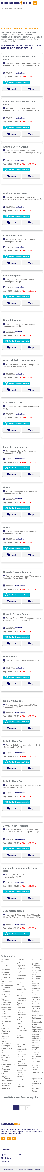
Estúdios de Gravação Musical (21, 991)
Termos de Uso (22, 1169)
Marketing (36, 968)
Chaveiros (5, 1039)
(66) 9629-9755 (12, 459)
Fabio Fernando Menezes (17, 447)
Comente (13, 89)
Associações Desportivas (6, 1008)
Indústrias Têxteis (20, 1041)
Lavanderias (21, 1054)
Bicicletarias (6, 1021)
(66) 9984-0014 (12, 499)
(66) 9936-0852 (12, 374)
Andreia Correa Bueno (16, 146)
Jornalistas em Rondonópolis (19, 1097)
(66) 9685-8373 (12, 713)
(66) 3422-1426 (12, 668)
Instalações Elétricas (21, 1045)
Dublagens (5, 1088)
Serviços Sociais (35, 1053)
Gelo (18, 1010)
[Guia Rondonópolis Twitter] (9, 1138)
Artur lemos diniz (13, 235)
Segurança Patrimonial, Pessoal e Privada (36, 1040)
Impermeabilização (24, 1033)
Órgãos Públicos (35, 982)
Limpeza (20, 1057)
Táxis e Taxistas (35, 1069)
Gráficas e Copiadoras (21, 1014)
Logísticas (21, 1084)
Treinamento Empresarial (37, 1082)
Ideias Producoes (13, 700)
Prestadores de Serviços (37, 994)
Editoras (4, 1091)
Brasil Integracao (13, 275)
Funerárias (21, 1008)
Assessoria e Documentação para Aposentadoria (7, 981)
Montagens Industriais (36, 978)
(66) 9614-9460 (12, 586)
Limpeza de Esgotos (21, 1060)
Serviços (35, 1045)
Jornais (19, 1051)
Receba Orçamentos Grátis (18, 82)
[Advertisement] (22, 17)
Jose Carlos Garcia (14, 910)
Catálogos (5, 1036)
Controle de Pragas (6, 1052)
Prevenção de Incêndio (36, 998)
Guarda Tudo (20, 1023)
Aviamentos (6, 1016)
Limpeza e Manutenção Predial (21, 1070)
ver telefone (20, 73)
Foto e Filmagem (20, 1004)
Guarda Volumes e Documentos (22, 1028)
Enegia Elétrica (19, 972)
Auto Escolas (4, 1013)
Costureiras (5, 1073)
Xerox (34, 1091)
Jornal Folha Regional (15, 825)
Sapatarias (36, 1034)
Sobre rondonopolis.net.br (13, 1155)
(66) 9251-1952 (12, 287)
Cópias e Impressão (5, 1061)
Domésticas (6, 1086)
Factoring (20, 995)
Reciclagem (36, 1027)
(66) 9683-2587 (12, 753)
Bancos (4, 1019)
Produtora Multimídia (36, 1003)
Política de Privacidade (34, 1169)
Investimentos (22, 1049)
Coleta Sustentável (6, 1042)
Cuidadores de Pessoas (6, 1077)
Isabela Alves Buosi (14, 741)
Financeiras (21, 998)
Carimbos (5, 1028)
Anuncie (6, 1161)
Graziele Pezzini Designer (17, 572)
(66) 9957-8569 (12, 247)
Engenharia (21, 975)
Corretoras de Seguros (5, 1070)
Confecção (5, 1046)
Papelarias (36, 986)
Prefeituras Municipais (36, 989)
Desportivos (6, 1083)
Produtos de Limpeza (36, 1012)
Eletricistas (21, 959)
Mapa (32, 89)
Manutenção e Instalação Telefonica (37, 962)
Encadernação (22, 968)
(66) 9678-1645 (12, 925)
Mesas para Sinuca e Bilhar (36, 972)
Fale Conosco (8, 1158)
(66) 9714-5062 (12, 882)
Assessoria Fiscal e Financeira (5, 990)
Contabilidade (6, 1048)
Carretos (4, 1033)
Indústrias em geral (20, 1036)
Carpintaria (5, 1031)
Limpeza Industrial (20, 1076)
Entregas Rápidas (20, 979)
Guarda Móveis (20, 1018)
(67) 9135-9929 (12, 160)
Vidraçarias (36, 1086)
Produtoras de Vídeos (36, 1007)
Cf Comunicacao (12, 402)
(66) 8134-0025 (12, 73)
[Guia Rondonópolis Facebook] (3, 1138)
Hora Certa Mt (11, 656)
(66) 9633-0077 (12, 414)
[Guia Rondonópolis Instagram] (14, 1138)
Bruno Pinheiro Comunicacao (20, 360)
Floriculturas (21, 1000)
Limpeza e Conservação (22, 1065)
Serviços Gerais (35, 1049)
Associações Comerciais (6, 1004)
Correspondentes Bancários (8, 1065)
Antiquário (5, 972)
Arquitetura (5, 975)
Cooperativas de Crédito (6, 1056)
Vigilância (35, 1088)
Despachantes (7, 1081)
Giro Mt (7, 487)
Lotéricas (20, 1086)
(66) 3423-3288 (12, 839)
